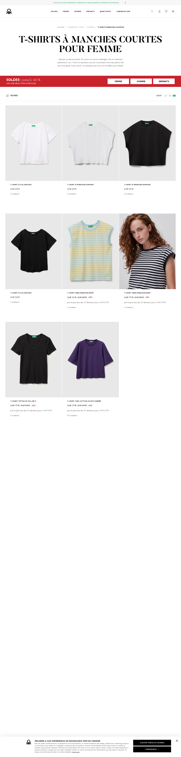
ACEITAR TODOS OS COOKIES (152, 743)
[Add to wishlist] (9, 108)
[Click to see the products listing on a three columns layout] (174, 95)
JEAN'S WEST (105, 11)
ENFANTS (90, 11)
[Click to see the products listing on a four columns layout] (170, 95)
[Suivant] (125, 3)
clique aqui (76, 752)
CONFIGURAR (151, 749)
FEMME (66, 11)
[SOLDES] (90, 81)
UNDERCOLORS (123, 11)
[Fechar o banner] (177, 741)
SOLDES (54, 11)
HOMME (77, 11)
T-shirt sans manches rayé (80, 293)
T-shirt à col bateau (21, 185)
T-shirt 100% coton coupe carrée (84, 401)
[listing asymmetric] (165, 95)
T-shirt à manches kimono (80, 185)
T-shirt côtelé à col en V (23, 401)
